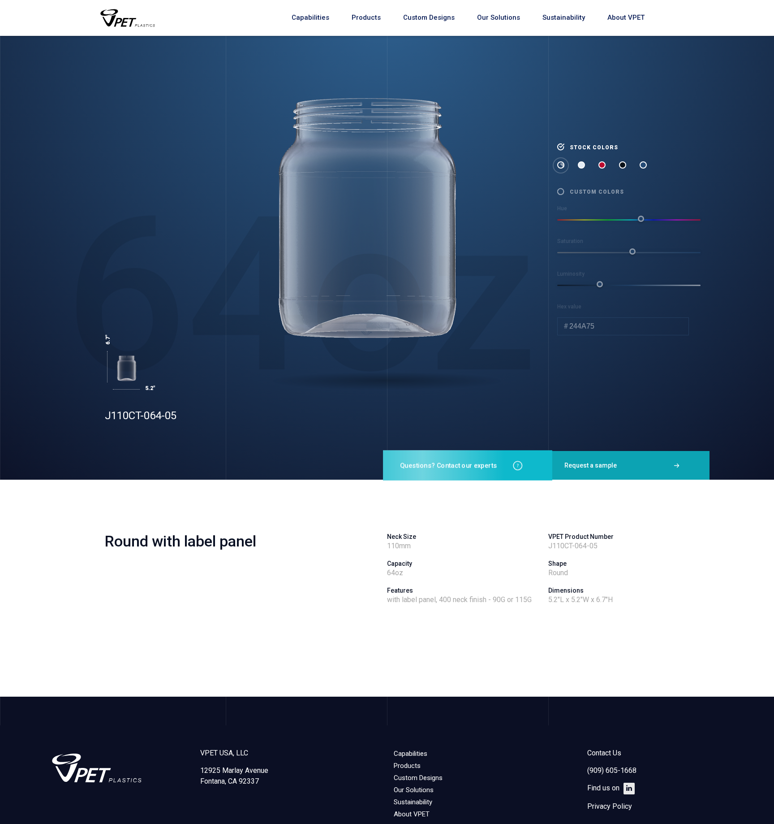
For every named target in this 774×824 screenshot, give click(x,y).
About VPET (626, 17)
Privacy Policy (609, 806)
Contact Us (604, 753)
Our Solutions (498, 17)
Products (366, 17)
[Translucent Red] (602, 165)
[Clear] (561, 165)
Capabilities (310, 17)
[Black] (623, 165)
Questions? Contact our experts (448, 465)
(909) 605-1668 (611, 770)
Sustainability (563, 17)
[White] (582, 165)
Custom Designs (429, 17)
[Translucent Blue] (644, 165)
